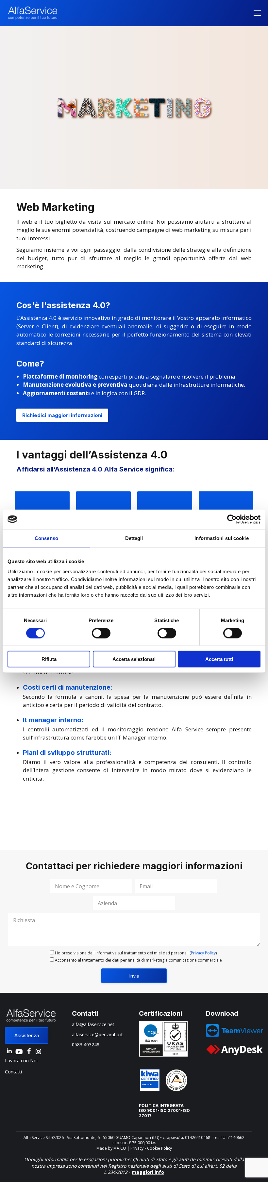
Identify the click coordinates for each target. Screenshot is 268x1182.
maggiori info (148, 1172)
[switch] (101, 633)
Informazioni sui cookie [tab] (221, 538)
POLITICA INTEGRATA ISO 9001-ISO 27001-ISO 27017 (164, 1110)
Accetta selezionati (134, 659)
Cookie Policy (159, 1148)
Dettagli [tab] (134, 538)
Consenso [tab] (46, 538)
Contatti (13, 1072)
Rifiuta (49, 659)
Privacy (136, 1148)
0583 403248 (85, 1044)
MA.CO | (121, 1148)
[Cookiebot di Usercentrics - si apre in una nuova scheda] (231, 519)
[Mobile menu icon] (257, 13)
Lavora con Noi (21, 1060)
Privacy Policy (203, 953)
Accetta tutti (219, 659)
